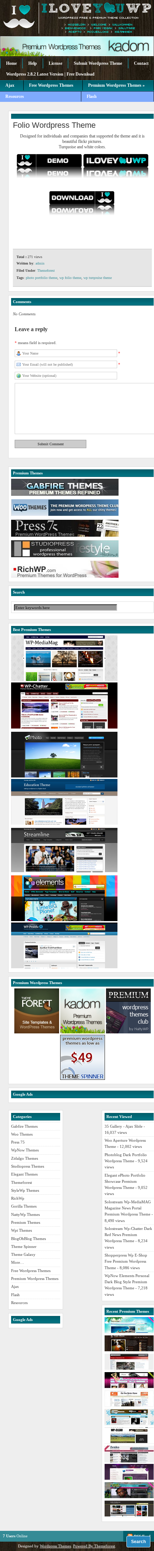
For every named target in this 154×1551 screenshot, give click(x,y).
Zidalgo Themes (24, 1158)
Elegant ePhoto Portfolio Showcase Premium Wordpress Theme (125, 1181)
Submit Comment (51, 444)
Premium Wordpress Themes (34, 1278)
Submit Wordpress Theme (98, 63)
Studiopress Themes (27, 1166)
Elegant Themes (24, 1174)
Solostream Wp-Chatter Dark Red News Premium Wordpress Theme (128, 1234)
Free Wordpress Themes (51, 85)
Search (138, 1541)
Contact (141, 63)
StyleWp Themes (25, 1190)
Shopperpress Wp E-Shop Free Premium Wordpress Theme (126, 1261)
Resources (14, 96)
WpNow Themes (25, 1150)
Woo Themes (22, 1134)
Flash (92, 96)
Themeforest (46, 270)
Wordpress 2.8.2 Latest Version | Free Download (50, 74)
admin (39, 263)
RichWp (17, 1198)
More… (17, 1262)
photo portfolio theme (41, 278)
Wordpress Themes (55, 1546)
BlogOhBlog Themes (28, 1238)
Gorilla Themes (24, 1206)
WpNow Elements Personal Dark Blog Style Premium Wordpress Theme (127, 1281)
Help (32, 63)
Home (11, 63)
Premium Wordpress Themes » (116, 85)
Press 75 (18, 1142)
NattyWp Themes (25, 1214)
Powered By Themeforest (94, 1546)
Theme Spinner (24, 1246)
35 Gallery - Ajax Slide (124, 1126)
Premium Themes (25, 1222)
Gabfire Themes (24, 1126)
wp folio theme (70, 278)
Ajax (9, 85)
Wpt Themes (21, 1230)
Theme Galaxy (23, 1254)
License (55, 63)
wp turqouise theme (97, 278)
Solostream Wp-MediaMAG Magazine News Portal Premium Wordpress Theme (128, 1208)
